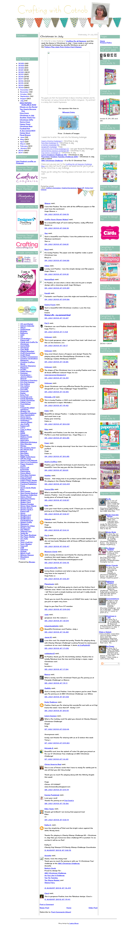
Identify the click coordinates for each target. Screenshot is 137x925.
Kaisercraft (24, 426)
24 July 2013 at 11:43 (56, 332)
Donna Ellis (49, 489)
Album (23, 327)
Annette (48, 855)
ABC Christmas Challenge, (55, 873)
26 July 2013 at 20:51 (57, 710)
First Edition (25, 404)
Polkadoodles (25, 478)
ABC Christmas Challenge (52, 160)
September (25, 96)
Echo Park (24, 395)
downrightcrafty (51, 568)
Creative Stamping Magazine (28, 366)
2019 (21, 74)
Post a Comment (47, 904)
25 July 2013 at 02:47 (57, 514)
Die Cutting (25, 384)
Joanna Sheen (26, 422)
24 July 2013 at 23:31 (56, 470)
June (22, 137)
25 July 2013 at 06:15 (57, 562)
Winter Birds (111, 532)
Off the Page (25, 458)
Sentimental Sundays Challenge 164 (55, 151)
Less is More (25, 429)
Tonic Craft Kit (26, 542)
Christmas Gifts (26, 120)
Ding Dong (24, 113)
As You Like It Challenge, (55, 875)
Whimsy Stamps (27, 555)
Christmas (24, 347)
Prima (22, 486)
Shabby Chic (25, 500)
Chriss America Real (53, 764)
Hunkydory (24, 420)
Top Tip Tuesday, (51, 878)
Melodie (48, 519)
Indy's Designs (51, 716)
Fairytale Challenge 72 (49, 143)
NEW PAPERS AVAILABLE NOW (28, 104)
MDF (22, 431)
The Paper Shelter (27, 537)
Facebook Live (26, 397)
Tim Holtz (24, 539)
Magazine (24, 435)
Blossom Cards (51, 551)
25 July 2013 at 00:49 (57, 484)
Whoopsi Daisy (68, 112)
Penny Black (25, 473)
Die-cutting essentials (25, 386)
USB (22, 548)
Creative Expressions (69, 188)
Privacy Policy (106, 42)
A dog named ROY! (27, 131)
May (22, 139)
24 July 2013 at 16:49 (57, 378)
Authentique (25, 329)
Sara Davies (25, 491)
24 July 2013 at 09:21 (57, 274)
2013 (21, 87)
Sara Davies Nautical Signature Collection (28, 494)
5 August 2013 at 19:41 (57, 899)
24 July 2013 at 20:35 (57, 438)
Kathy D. (48, 825)
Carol (47, 893)
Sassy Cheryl (25, 497)
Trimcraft (24, 546)
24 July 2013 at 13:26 (56, 362)
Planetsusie (49, 584)
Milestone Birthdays (28, 442)
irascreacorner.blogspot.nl (55, 375)
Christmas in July (27, 115)
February (24, 146)
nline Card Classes (74, 47)
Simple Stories (26, 508)
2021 (21, 70)
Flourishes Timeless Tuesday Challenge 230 (59, 157)
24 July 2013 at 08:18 (57, 228)
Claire (47, 266)
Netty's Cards (50, 868)
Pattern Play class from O (55, 47)
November (24, 92)
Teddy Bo (24, 533)
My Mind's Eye (26, 449)
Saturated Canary (27, 498)
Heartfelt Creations (28, 413)
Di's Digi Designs (27, 382)
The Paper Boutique (28, 535)
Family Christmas (27, 400)
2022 (21, 68)
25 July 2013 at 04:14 (57, 530)
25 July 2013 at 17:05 (57, 648)
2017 (21, 79)
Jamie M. (48, 637)
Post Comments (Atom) (61, 912)
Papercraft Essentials (24, 468)
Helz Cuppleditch (27, 415)
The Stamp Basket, (52, 880)
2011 (20, 152)
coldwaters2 (50, 653)
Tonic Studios (26, 544)
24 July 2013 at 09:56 (57, 299)
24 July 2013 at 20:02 (57, 424)
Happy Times (25, 124)
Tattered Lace (26, 531)
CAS (22, 335)
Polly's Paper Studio (28, 480)
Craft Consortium (27, 353)
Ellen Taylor (49, 809)
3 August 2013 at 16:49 (58, 888)
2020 (21, 72)
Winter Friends (112, 565)
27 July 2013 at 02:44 (57, 729)
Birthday (23, 331)
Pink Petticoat (26, 477)
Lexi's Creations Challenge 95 (54, 155)
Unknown (48, 337)
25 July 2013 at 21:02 (57, 697)
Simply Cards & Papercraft (26, 510)
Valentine (24, 549)
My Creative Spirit (28, 448)
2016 (21, 81)
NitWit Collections (27, 457)
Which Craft (25, 553)
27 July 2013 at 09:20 (57, 743)
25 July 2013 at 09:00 (57, 609)
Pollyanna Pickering (28, 482)
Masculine (24, 440)
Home (68, 908)
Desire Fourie (50, 305)
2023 (21, 65)
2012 (21, 150)
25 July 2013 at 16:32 (57, 632)
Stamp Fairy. (50, 882)
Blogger (32, 562)
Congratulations (112, 599)
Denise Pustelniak (52, 795)
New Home (24, 455)
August (23, 98)
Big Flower (110, 646)
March (23, 144)
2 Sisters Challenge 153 (50, 145)
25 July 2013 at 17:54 (56, 669)
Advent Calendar (27, 326)
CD (21, 337)
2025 (21, 63)
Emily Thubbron (51, 702)
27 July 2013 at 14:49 (56, 759)
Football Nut (25, 128)
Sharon (48, 203)
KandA (47, 293)
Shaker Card (25, 502)
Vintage (23, 551)
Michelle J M (50, 397)
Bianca (47, 674)
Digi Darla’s (69, 800)
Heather (48, 475)
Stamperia (24, 524)
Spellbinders (25, 517)
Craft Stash (25, 355)
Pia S (47, 535)
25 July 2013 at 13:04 (57, 621)
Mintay (23, 446)
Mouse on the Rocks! (28, 107)
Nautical (23, 451)
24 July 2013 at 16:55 (57, 392)
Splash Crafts (26, 522)
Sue (46, 233)
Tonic (22, 540)
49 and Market (26, 324)
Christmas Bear (26, 126)
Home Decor (25, 417)
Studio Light (25, 528)
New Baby (24, 453)
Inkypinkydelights (52, 626)
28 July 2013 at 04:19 (57, 790)
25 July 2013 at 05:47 (57, 546)
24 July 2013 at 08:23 (57, 260)
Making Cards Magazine (26, 437)
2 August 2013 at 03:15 (58, 850)
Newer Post (44, 908)
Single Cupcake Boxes (112, 515)
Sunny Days (25, 122)
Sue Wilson (25, 529)
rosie (47, 614)
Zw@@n (48, 688)
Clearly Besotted (27, 351)
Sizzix (22, 513)
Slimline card (25, 515)
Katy (46, 505)
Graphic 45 (25, 411)
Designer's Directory (28, 380)
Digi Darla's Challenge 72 (50, 153)
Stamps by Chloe (27, 526)
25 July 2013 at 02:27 (57, 500)
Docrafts (24, 389)
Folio (22, 406)
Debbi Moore (25, 371)
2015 (21, 83)
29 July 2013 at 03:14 (57, 820)
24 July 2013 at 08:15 (57, 214)
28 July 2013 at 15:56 (57, 803)
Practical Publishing (28, 484)
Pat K (47, 323)
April (22, 142)
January (23, 148)
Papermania (25, 471)
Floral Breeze (25, 135)
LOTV (22, 428)
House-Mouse (26, 418)
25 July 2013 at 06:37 (57, 579)
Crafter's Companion (29, 357)
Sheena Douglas (27, 504)
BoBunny (24, 333)
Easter (23, 393)
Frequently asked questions (27, 408)
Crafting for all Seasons (76, 41)
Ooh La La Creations (29, 462)
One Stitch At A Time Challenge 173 (55, 149)
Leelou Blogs (74, 923)
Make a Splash (105, 632)
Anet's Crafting (51, 462)
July (22, 101)
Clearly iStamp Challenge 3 (51, 141)
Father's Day (25, 402)
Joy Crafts (24, 424)
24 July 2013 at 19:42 (56, 405)
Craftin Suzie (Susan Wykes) (56, 219)
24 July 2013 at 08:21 (57, 244)
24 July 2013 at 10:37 (57, 318)
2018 (21, 76)
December (24, 90)
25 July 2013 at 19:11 (56, 683)
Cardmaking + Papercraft (25, 339)
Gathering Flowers (110, 582)
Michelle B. (49, 748)
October (24, 94)
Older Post (93, 908)
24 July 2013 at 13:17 (56, 345)
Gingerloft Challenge (49, 147)
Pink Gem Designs (28, 475)
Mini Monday (26, 444)
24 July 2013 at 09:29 (57, 288)
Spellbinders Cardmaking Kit (26, 519)
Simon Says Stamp (28, 506)
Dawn (47, 443)
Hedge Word (25, 133)
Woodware (24, 557)
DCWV (23, 369)
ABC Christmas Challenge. (69, 863)
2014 (21, 85)
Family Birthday (26, 398)
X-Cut (22, 559)
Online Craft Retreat (28, 460)
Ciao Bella (24, 349)
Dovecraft (24, 391)
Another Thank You (27, 117)
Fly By (108, 499)
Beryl (47, 249)
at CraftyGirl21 (84, 645)
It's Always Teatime (110, 548)
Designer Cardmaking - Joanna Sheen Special (26, 375)
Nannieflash (49, 279)
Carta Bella (24, 346)
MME (22, 433)
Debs (47, 411)
